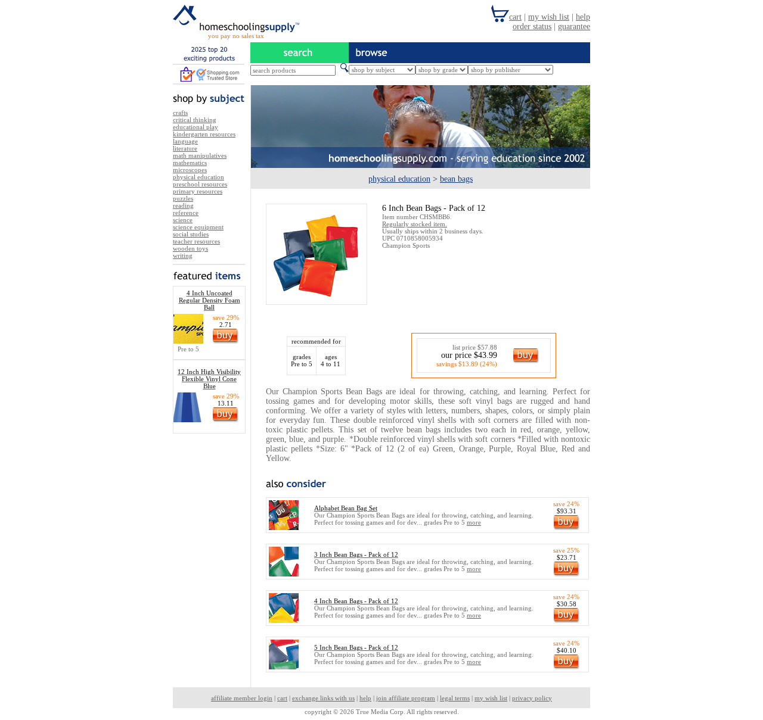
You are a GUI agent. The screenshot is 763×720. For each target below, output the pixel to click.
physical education (198, 176)
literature (185, 148)
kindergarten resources (204, 134)
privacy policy (532, 698)
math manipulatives (200, 155)
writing (183, 255)
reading (183, 205)
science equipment (198, 226)
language (185, 141)
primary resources (197, 191)
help (365, 698)
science (183, 219)
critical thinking (194, 119)
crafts (180, 112)
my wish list (490, 698)
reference (185, 212)
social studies (191, 234)
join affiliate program (405, 698)
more (474, 522)
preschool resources (200, 184)
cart (282, 698)
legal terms (455, 698)
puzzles (183, 198)
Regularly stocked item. (414, 223)
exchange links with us (323, 698)
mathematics (190, 162)
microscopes (190, 169)
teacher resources (196, 241)
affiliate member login (241, 698)
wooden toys (190, 248)
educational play (195, 126)
